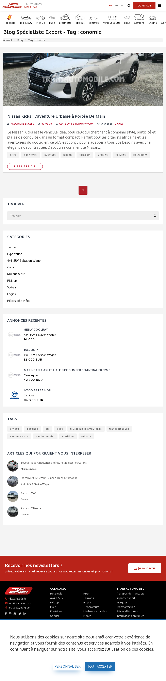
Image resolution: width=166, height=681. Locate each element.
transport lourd (119, 428)
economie (30, 154)
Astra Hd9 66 (28, 493)
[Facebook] (6, 614)
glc (48, 428)
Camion (12, 267)
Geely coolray (36, 329)
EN (116, 5)
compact (84, 154)
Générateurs (91, 606)
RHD (127, 22)
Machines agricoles (95, 611)
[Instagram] (10, 614)
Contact (144, 5)
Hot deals (9, 22)
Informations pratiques (130, 615)
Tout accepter (99, 666)
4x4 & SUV (25, 22)
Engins (153, 22)
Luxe (52, 22)
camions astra (19, 436)
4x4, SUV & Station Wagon (76, 123)
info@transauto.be (20, 603)
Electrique (65, 22)
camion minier (45, 436)
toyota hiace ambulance (86, 428)
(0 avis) (118, 123)
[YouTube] (15, 614)
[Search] (129, 5)
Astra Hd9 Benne (31, 508)
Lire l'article (25, 166)
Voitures (93, 22)
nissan (67, 154)
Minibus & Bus (111, 22)
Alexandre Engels (22, 123)
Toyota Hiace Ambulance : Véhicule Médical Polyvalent (53, 462)
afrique (14, 428)
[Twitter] (19, 614)
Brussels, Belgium (19, 607)
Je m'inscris (146, 568)
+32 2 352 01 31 (17, 598)
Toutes (12, 247)
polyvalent (140, 154)
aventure (50, 154)
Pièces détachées (18, 300)
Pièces (87, 615)
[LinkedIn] (24, 614)
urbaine (103, 154)
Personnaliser (68, 666)
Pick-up (40, 22)
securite (120, 154)
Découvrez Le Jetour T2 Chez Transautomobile (49, 477)
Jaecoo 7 (31, 350)
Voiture (12, 287)
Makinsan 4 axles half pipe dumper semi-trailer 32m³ (67, 370)
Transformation (126, 606)
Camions (139, 22)
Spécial (80, 22)
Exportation (14, 254)
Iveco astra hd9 (37, 390)
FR (110, 5)
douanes (32, 428)
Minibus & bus (16, 274)
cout (60, 428)
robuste (86, 436)
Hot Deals (56, 593)
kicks (13, 154)
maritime (68, 436)
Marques (122, 602)
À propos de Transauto (131, 593)
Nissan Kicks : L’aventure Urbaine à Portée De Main (56, 116)
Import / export (126, 598)
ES (122, 5)
